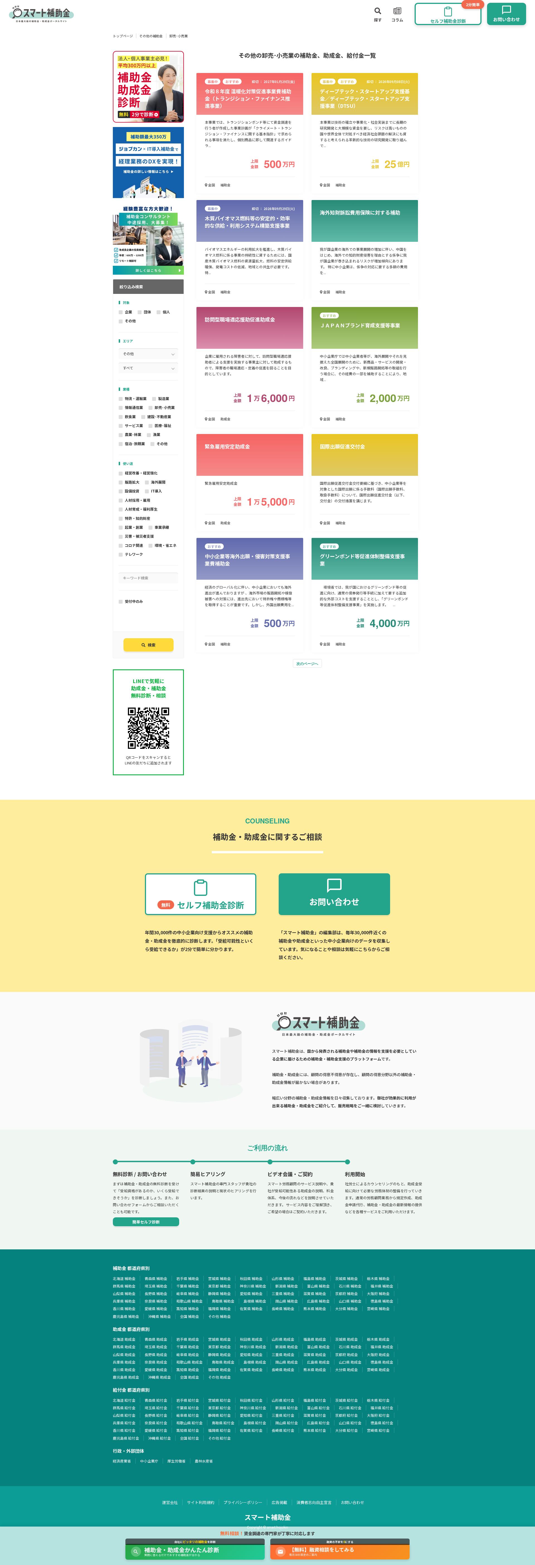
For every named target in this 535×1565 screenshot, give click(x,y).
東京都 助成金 (219, 1346)
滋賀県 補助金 (314, 1293)
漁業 (156, 434)
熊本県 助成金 (314, 1369)
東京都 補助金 (219, 1286)
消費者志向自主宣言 (314, 1502)
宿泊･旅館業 (135, 443)
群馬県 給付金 (124, 1407)
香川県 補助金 (124, 1308)
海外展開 (158, 482)
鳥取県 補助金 (223, 1301)
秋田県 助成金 (251, 1339)
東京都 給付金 (219, 1407)
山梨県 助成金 (124, 1354)
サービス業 (134, 425)
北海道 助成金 (124, 1339)
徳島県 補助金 (382, 1301)
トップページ (123, 35)
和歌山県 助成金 (189, 1362)
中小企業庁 (149, 1461)
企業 (128, 312)
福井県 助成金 (382, 1346)
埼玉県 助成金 (156, 1346)
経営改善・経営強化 (141, 473)
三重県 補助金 (283, 1293)
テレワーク (134, 554)
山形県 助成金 (283, 1339)
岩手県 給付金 (187, 1400)
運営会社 (170, 1502)
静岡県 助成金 (219, 1354)
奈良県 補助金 (156, 1301)
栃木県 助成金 (378, 1339)
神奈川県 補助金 (253, 1286)
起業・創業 (134, 527)
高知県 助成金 (187, 1369)
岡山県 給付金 (286, 1422)
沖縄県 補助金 (159, 1316)
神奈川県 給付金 (253, 1407)
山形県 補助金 (283, 1278)
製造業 (163, 398)
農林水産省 (204, 1461)
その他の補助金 (151, 35)
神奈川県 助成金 (253, 1346)
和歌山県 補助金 (189, 1301)
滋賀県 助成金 (314, 1354)
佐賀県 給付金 (251, 1430)
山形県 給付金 (283, 1400)
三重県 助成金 (283, 1354)
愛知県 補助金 (251, 1293)
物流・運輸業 (136, 398)
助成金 (225, 418)
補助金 (225, 184)
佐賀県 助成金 (251, 1369)
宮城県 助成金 (219, 1339)
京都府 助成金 (346, 1354)
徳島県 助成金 (382, 1362)
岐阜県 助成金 (187, 1354)
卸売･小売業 (165, 407)
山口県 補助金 (350, 1301)
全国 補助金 (189, 1316)
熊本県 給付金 (314, 1430)
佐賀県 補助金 (251, 1308)
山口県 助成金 (350, 1362)
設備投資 (132, 491)
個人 (166, 312)
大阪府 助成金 (378, 1354)
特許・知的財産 (137, 518)
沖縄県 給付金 (159, 1438)
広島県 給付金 (318, 1422)
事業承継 (162, 527)
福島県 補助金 (314, 1278)
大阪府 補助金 (378, 1293)
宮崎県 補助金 (378, 1308)
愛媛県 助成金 (156, 1369)
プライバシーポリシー (242, 1502)
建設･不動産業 (159, 416)
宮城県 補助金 (219, 1278)
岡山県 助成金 (286, 1362)
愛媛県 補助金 (156, 1308)
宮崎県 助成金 (378, 1369)
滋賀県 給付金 (314, 1415)
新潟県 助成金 (286, 1346)
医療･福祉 (163, 425)
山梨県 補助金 (124, 1293)
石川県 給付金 (350, 1407)
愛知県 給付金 (251, 1415)
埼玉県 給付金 (156, 1407)
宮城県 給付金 (219, 1400)
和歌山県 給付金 (189, 1422)
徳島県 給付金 (382, 1422)
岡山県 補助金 (286, 1301)
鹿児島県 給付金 (126, 1438)
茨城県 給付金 (346, 1400)
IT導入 (156, 491)
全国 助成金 (189, 1377)
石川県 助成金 (350, 1346)
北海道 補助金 (124, 1278)
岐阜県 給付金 (187, 1415)
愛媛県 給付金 (156, 1430)
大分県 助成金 (346, 1369)
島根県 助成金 (255, 1362)
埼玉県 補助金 (156, 1286)
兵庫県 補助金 (124, 1301)
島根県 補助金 (255, 1301)
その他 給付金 (219, 1438)
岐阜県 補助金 (187, 1293)
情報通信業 (134, 407)
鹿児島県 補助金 (126, 1316)
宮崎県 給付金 (378, 1430)
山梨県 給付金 (124, 1415)
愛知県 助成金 (251, 1354)
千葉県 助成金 (187, 1346)
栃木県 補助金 (378, 1278)
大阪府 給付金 (378, 1415)
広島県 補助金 (318, 1301)
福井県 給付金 (382, 1407)
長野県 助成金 (156, 1354)
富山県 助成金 (318, 1346)
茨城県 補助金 (346, 1278)
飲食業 (130, 416)
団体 (147, 312)
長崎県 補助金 (283, 1308)
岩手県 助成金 (187, 1339)
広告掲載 (279, 1502)
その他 (130, 320)
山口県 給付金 (350, 1422)
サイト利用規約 (200, 1502)
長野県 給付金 (156, 1415)
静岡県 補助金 (219, 1293)
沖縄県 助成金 (159, 1377)
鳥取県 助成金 (223, 1362)
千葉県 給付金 (187, 1407)
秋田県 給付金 (251, 1400)
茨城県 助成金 (346, 1339)
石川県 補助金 (350, 1286)
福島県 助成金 (314, 1339)
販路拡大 (132, 482)
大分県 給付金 (346, 1430)
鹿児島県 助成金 (126, 1377)
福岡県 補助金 (219, 1308)
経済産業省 (122, 1461)
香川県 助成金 (124, 1369)
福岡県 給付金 (219, 1430)
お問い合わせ (352, 1502)
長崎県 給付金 (283, 1430)
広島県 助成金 (318, 1362)
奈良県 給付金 (156, 1422)
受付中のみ (134, 601)
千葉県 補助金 (187, 1286)
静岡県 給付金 (219, 1415)
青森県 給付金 (156, 1400)
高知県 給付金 (187, 1430)
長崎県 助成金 (283, 1369)
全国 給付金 (189, 1438)
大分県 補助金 (346, 1308)
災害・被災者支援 (139, 536)
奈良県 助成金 (156, 1362)
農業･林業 (133, 434)
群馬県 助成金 (124, 1346)
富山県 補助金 (318, 1286)
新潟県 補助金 (286, 1286)
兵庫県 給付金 (124, 1422)
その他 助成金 (219, 1377)
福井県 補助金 (382, 1286)
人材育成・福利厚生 (141, 509)
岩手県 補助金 (187, 1278)
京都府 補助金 (346, 1293)
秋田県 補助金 (251, 1278)
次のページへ (307, 663)
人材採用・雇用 (137, 500)
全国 (211, 184)
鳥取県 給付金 (223, 1422)
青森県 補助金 (156, 1278)
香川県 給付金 (124, 1430)
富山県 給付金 (318, 1407)
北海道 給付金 (124, 1400)
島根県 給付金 (255, 1422)
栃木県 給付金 (378, 1400)
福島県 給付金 (314, 1400)
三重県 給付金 (283, 1415)
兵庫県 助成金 (124, 1362)
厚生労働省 (176, 1461)
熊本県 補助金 (314, 1308)
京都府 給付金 (346, 1415)
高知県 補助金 (187, 1308)
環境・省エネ (165, 545)
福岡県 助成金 (219, 1369)
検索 (151, 645)
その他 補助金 (219, 1316)
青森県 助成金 (156, 1339)
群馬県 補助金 (124, 1286)
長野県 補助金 (156, 1293)
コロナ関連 (134, 545)
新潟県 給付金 (286, 1407)
